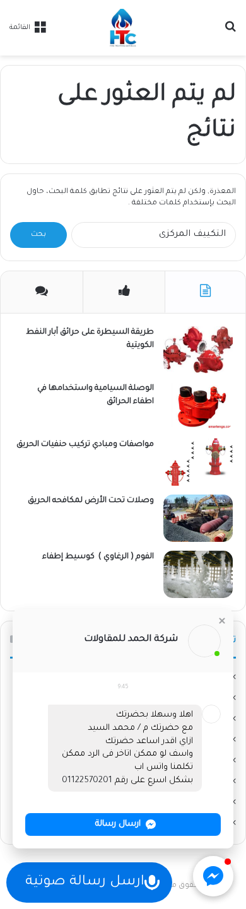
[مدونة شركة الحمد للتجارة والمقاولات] (123, 28)
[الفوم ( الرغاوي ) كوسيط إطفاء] (198, 574)
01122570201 (87, 780)
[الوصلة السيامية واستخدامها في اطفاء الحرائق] (198, 406)
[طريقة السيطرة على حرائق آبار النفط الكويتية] (198, 349)
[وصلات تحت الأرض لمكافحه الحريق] (198, 518)
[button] (222, 620)
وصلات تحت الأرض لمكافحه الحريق (91, 500)
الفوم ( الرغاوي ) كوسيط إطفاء (96, 557)
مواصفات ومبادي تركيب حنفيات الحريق (85, 444)
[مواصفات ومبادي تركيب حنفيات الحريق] (198, 462)
